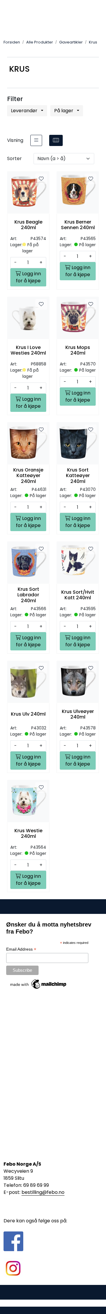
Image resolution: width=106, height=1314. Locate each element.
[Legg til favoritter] (41, 179)
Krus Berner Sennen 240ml (78, 224)
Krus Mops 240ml (77, 350)
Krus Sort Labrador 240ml (28, 594)
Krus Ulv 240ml (28, 714)
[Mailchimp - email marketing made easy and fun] (38, 983)
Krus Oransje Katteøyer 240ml (28, 475)
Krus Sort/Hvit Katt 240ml (77, 594)
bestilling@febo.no (42, 1192)
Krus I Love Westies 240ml (28, 350)
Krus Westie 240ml (28, 833)
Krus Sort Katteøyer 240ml (78, 475)
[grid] (56, 140)
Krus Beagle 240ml (28, 224)
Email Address (21, 949)
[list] (36, 140)
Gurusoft (53, 1303)
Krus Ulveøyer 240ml (78, 714)
